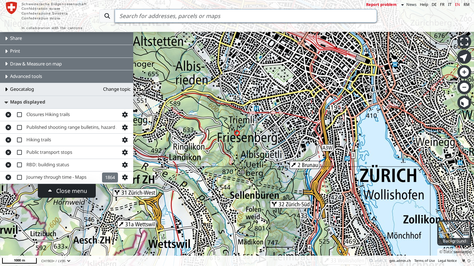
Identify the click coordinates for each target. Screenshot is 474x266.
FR (442, 4)
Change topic (116, 89)
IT (449, 4)
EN (457, 4)
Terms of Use (424, 260)
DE (434, 4)
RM (466, 4)
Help (424, 4)
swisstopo (463, 251)
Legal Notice (447, 260)
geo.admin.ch (400, 260)
